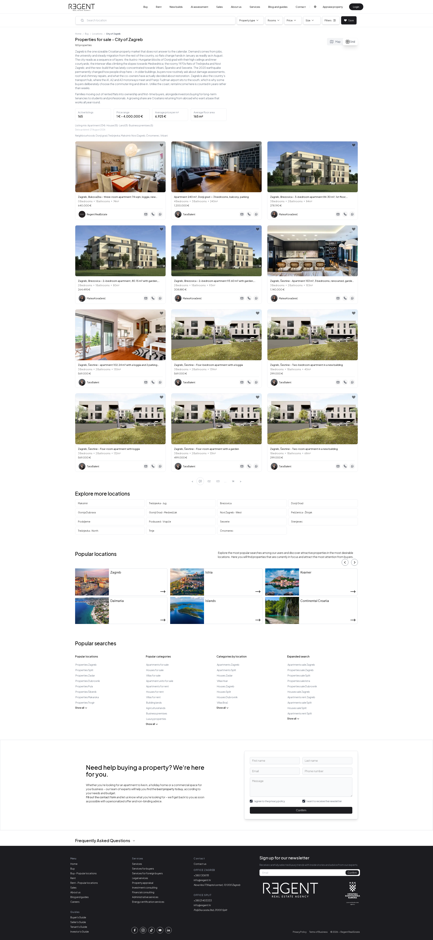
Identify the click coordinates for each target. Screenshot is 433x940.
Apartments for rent (157, 686)
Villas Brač (222, 702)
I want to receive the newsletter (324, 801)
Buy (145, 6)
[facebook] (134, 930)
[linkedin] (168, 930)
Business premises (156, 713)
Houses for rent (155, 691)
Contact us (200, 863)
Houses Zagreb (225, 686)
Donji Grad (297, 503)
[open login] (161, 145)
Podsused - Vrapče (160, 521)
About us (236, 6)
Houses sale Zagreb (299, 691)
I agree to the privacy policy (269, 801)
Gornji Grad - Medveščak (163, 512)
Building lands (154, 702)
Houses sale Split (297, 707)
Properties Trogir (85, 702)
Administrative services (145, 897)
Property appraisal (142, 882)
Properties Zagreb (86, 664)
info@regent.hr (202, 880)
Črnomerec (226, 530)
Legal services (140, 878)
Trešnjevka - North (88, 530)
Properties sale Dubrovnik (302, 686)
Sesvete (225, 521)
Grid (352, 41)
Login (356, 6)
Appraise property (333, 6)
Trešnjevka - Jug (157, 503)
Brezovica (226, 503)
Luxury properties (156, 718)
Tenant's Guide (78, 926)
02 (209, 481)
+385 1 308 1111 (201, 875)
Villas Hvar (222, 680)
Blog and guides (278, 6)
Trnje (151, 530)
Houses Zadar (225, 675)
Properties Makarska (87, 697)
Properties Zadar (85, 675)
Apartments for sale (157, 664)
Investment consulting (144, 887)
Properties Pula (84, 686)
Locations (97, 34)
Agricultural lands (155, 707)
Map (338, 41)
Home (78, 34)
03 (218, 481)
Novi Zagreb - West (231, 512)
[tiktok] (151, 930)
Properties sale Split (299, 675)
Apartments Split (226, 670)
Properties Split (84, 670)
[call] (153, 214)
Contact (301, 6)
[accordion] (134, 841)
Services (255, 6)
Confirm (301, 810)
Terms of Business (318, 932)
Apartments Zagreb (228, 664)
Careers (74, 901)
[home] (82, 7)
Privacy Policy (299, 932)
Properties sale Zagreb (301, 670)
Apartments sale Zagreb (301, 664)
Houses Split (224, 691)
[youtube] (160, 930)
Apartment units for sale (159, 680)
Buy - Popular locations (83, 873)
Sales (219, 6)
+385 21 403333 (203, 900)
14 (233, 481)
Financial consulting (143, 892)
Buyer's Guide (78, 917)
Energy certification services (148, 901)
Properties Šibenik (86, 691)
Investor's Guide (79, 931)
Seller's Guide (78, 922)
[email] (146, 214)
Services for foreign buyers (147, 873)
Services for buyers (143, 868)
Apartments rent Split (300, 713)
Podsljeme (84, 521)
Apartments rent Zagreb (301, 697)
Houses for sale (155, 670)
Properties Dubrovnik (87, 680)
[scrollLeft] (345, 562)
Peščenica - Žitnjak (301, 512)
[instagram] (143, 930)
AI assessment (199, 6)
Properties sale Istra (299, 680)
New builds (176, 6)
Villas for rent (153, 697)
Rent (159, 6)
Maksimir (83, 503)
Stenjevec (297, 521)
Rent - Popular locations (84, 882)
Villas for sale (153, 675)
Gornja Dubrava (87, 512)
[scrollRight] (354, 562)
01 (200, 481)
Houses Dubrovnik (227, 697)
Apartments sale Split (300, 702)
